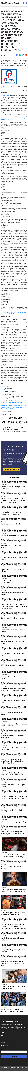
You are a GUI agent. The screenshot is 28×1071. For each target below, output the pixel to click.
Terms (2, 1035)
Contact (3, 1042)
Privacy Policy (4, 1037)
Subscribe (14, 1056)
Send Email (7, 389)
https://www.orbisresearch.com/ (14, 398)
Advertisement (5, 1040)
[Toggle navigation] (25, 3)
